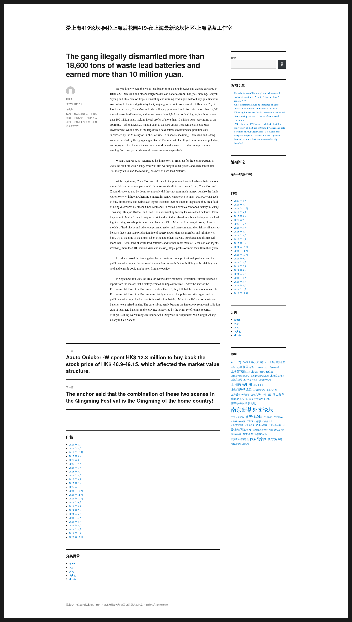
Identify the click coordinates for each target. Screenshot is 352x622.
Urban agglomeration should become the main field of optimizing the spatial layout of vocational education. (259, 116)
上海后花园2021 (240, 371)
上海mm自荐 (273, 367)
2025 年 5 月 (75, 471)
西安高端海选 (275, 439)
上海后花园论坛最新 (260, 375)
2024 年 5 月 (75, 517)
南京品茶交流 (239, 399)
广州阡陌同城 (237, 425)
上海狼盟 (78, 118)
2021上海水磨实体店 (77, 114)
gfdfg (71, 571)
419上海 (236, 362)
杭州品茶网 (261, 425)
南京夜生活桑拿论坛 (243, 403)
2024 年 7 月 (75, 510)
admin (69, 98)
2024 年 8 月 (75, 506)
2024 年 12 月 (76, 490)
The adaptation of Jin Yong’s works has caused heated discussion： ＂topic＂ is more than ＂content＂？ (257, 96)
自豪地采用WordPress (157, 604)
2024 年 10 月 (76, 498)
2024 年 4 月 (75, 521)
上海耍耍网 (258, 385)
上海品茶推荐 (277, 375)
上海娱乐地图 (241, 384)
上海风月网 (272, 390)
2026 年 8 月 (75, 444)
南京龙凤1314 (237, 417)
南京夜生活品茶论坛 (259, 399)
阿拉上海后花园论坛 (240, 443)
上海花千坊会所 (81, 121)
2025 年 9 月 (75, 456)
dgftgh (69, 109)
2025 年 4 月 (75, 475)
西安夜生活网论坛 (240, 439)
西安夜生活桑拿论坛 (255, 434)
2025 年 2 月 (75, 483)
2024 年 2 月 (75, 529)
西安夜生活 (236, 434)
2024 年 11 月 (76, 494)
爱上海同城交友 (241, 429)
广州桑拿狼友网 (238, 421)
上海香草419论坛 (240, 394)
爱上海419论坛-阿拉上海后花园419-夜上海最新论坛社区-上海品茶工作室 (149, 27)
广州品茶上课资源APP (273, 417)
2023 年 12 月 (76, 537)
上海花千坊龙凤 (241, 389)
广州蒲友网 (267, 421)
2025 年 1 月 (75, 487)
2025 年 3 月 (75, 479)
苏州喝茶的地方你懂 (263, 429)
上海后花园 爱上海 (240, 375)
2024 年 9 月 (75, 502)
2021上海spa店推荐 (253, 362)
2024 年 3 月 (75, 525)
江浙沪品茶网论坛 (277, 425)
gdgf (71, 567)
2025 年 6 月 (75, 467)
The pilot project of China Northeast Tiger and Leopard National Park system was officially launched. (257, 139)
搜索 (233, 57)
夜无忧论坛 (254, 416)
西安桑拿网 (258, 439)
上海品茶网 (236, 379)
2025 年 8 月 (75, 460)
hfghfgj (72, 575)
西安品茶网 (279, 430)
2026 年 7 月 (75, 448)
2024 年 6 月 (75, 514)
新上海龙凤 (250, 425)
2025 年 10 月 (76, 452)
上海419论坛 (261, 367)
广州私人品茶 (254, 421)
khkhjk (72, 579)
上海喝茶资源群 (250, 379)
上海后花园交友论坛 (262, 371)
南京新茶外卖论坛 (252, 409)
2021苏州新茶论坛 (242, 367)
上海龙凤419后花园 (261, 394)
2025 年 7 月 (75, 463)
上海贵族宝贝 (259, 390)
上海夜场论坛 (265, 379)
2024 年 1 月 (75, 533)
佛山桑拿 (278, 394)
